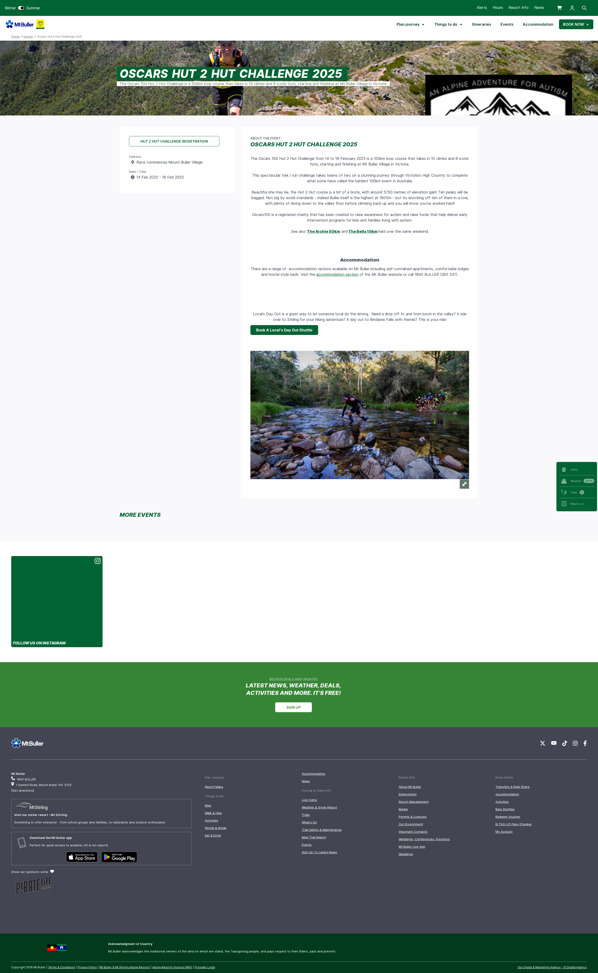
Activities (211, 820)
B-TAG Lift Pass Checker (513, 824)
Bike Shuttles (505, 809)
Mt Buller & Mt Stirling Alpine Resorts (125, 967)
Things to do (445, 24)
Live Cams (309, 800)
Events (507, 24)
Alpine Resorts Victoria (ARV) (172, 967)
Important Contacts (413, 831)
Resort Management (414, 802)
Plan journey (408, 24)
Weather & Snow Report (319, 807)
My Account (504, 831)
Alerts (482, 7)
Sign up (293, 707)
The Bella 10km (362, 231)
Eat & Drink (213, 835)
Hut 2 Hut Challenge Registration (174, 141)
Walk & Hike (213, 813)
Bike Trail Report (314, 837)
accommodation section (337, 274)
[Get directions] (22, 790)
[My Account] (572, 8)
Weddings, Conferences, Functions (424, 839)
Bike (208, 805)
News (539, 7)
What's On (309, 822)
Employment (407, 794)
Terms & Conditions (61, 967)
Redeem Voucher (507, 817)
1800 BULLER (26, 779)
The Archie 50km (323, 231)
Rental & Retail (215, 828)
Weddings (406, 854)
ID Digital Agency (575, 967)
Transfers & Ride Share (512, 787)
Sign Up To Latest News (319, 852)
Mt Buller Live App (412, 846)
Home (15, 36)
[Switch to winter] (21, 8)
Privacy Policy (87, 967)
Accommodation (538, 24)
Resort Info (519, 7)
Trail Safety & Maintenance (322, 830)
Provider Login (205, 967)
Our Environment (411, 824)
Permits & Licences (413, 817)
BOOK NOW (573, 24)
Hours (498, 7)
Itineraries (481, 24)
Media (403, 809)
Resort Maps (214, 787)
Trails (306, 815)
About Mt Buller (410, 787)
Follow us (39, 643)
